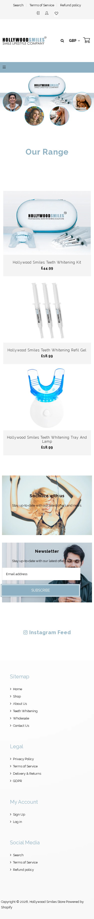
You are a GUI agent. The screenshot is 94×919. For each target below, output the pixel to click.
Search (18, 5)
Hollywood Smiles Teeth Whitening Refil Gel (47, 350)
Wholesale (21, 718)
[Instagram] (50, 515)
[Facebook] (43, 515)
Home (17, 689)
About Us (20, 704)
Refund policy (70, 5)
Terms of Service (42, 5)
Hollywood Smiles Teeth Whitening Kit (47, 262)
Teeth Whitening (25, 711)
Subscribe (40, 590)
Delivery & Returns (27, 773)
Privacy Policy (23, 759)
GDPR (17, 781)
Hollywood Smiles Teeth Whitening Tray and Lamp (47, 439)
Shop (17, 696)
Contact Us (21, 726)
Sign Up (19, 814)
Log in (17, 822)
